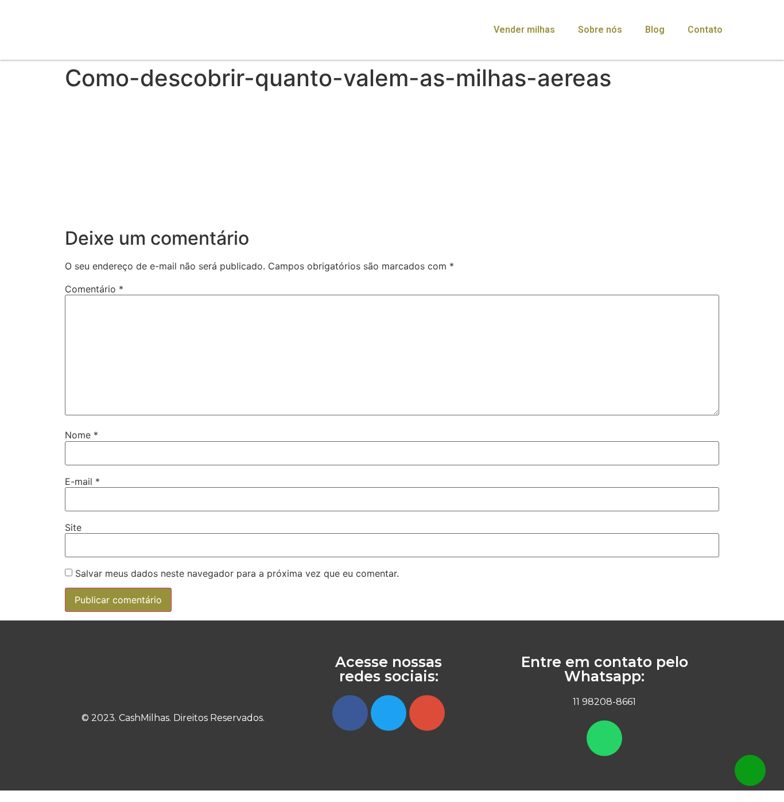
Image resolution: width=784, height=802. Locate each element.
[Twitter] (388, 713)
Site (73, 527)
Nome (81, 434)
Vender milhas (524, 29)
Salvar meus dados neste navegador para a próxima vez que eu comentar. (237, 573)
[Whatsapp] (604, 738)
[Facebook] (350, 713)
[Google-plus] (427, 713)
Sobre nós (600, 29)
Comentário (94, 289)
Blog (655, 29)
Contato (705, 29)
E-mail (82, 481)
